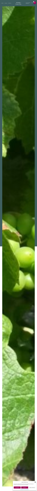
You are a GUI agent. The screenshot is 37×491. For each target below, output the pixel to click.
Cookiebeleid (22, 489)
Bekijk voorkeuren (32, 487)
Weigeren (24, 487)
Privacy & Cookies (26, 489)
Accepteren (17, 487)
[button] (35, 482)
